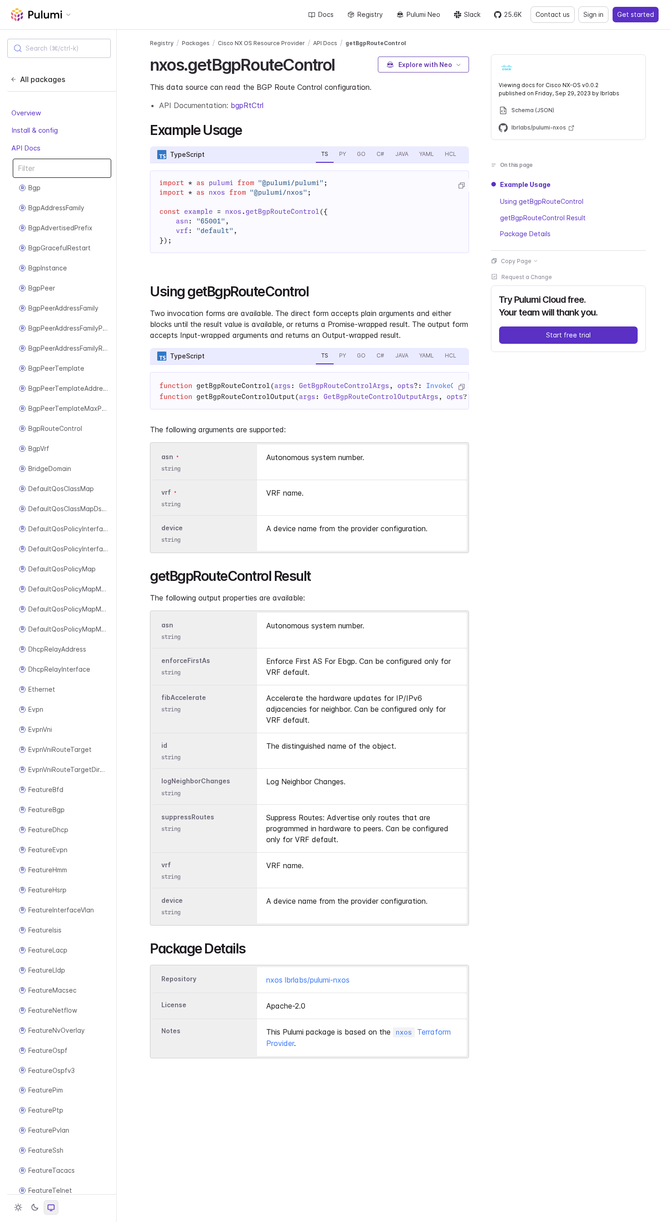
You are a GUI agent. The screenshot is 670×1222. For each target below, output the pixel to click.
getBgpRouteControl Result (543, 217)
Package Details (525, 234)
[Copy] (461, 185)
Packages (196, 43)
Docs (326, 14)
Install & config (34, 130)
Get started (635, 14)
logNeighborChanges (195, 781)
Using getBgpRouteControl (541, 201)
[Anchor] (343, 63)
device (172, 528)
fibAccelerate (183, 697)
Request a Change (526, 276)
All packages (42, 79)
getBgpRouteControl (375, 43)
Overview (26, 113)
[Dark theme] (34, 1207)
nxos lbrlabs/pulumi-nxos (308, 979)
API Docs (26, 148)
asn (167, 457)
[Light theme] (18, 1207)
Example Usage (525, 184)
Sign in (593, 14)
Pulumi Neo (423, 14)
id (164, 745)
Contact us (553, 14)
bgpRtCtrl (247, 105)
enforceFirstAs (185, 660)
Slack (472, 14)
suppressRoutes (187, 817)
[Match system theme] (51, 1207)
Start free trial (568, 334)
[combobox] (59, 48)
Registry (370, 14)
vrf (166, 492)
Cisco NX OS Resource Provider (261, 43)
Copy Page (516, 260)
